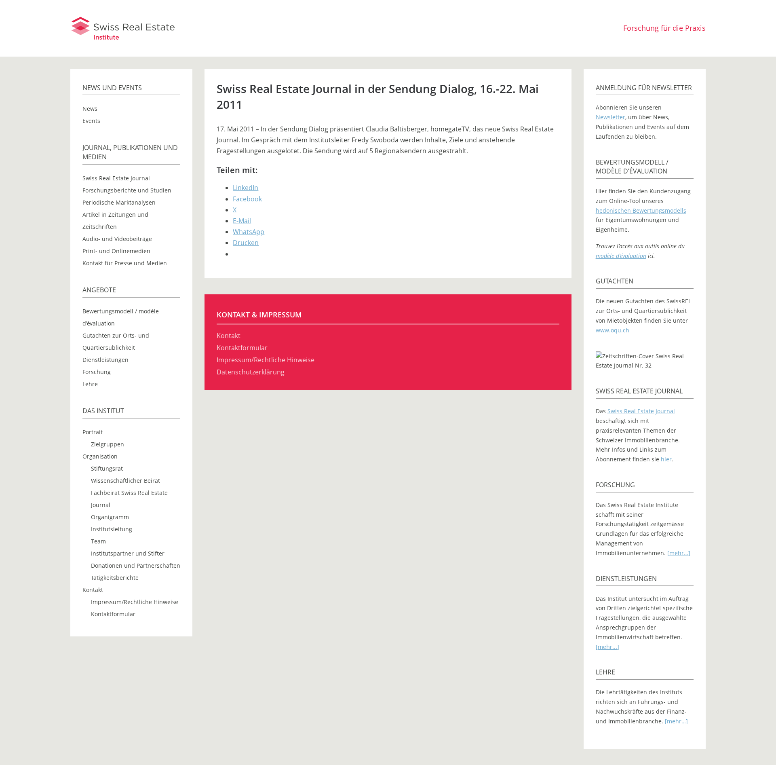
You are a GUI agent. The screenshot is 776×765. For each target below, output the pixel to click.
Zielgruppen (107, 444)
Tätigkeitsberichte (115, 577)
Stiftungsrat (107, 468)
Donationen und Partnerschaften (135, 565)
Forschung (96, 372)
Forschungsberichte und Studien (126, 190)
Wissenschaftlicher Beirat (125, 480)
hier (666, 459)
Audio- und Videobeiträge (117, 239)
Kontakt (92, 590)
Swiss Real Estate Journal (116, 178)
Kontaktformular (113, 614)
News (89, 108)
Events (91, 121)
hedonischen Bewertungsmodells (641, 210)
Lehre (90, 384)
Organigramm (110, 517)
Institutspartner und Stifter (127, 553)
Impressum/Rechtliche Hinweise (134, 602)
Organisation (100, 456)
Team (98, 541)
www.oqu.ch (612, 330)
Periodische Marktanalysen (119, 202)
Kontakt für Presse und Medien (124, 263)
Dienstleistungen (105, 359)
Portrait (92, 432)
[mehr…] (678, 553)
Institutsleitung (111, 529)
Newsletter (610, 117)
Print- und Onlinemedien (116, 251)
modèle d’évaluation (621, 256)
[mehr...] (607, 647)
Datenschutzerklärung (251, 372)
